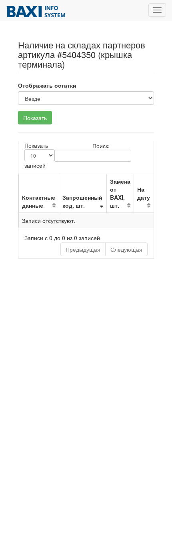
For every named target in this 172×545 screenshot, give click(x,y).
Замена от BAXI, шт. (120, 193)
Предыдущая (83, 249)
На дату (143, 193)
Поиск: (101, 146)
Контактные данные (38, 201)
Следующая (126, 249)
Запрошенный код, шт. (82, 201)
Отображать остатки (47, 85)
